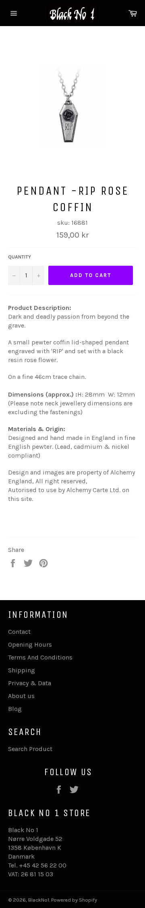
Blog (15, 709)
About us (21, 696)
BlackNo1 (38, 900)
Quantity (19, 257)
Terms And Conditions (40, 657)
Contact (19, 631)
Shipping (21, 670)
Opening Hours (30, 644)
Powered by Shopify (74, 900)
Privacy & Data (29, 683)
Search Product (30, 749)
